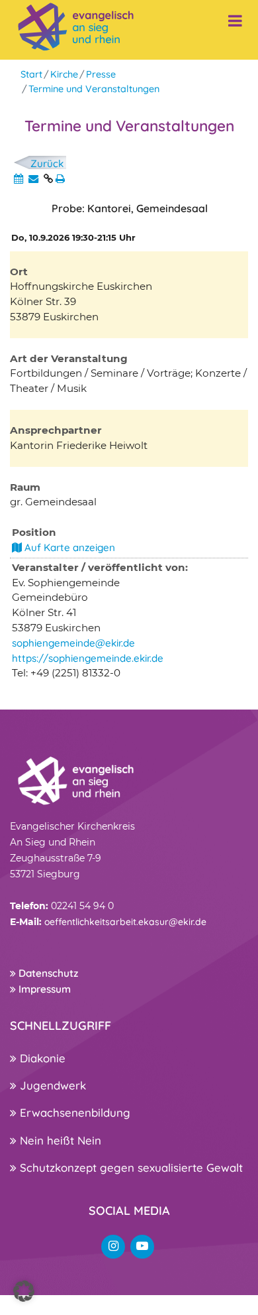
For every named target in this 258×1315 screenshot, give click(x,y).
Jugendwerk (51, 1085)
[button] (24, 1291)
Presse (101, 74)
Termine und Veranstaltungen (93, 89)
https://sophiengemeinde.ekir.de (87, 658)
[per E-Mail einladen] (33, 178)
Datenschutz (47, 973)
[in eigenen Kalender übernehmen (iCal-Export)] (18, 178)
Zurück (47, 163)
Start (31, 74)
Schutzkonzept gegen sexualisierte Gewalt (130, 1167)
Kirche (64, 74)
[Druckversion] (60, 178)
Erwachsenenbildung (73, 1112)
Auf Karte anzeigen (68, 547)
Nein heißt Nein (59, 1140)
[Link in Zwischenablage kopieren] (48, 178)
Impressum (43, 989)
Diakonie (41, 1058)
